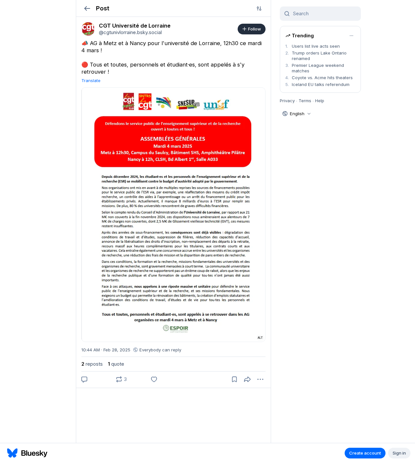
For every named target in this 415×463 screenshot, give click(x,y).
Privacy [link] (287, 100)
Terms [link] (305, 100)
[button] (87, 8)
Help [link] (319, 100)
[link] (88, 29)
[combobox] (324, 13)
